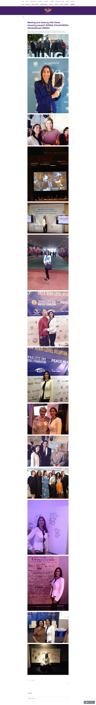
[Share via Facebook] (27, 680)
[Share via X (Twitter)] (30, 680)
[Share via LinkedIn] (33, 680)
